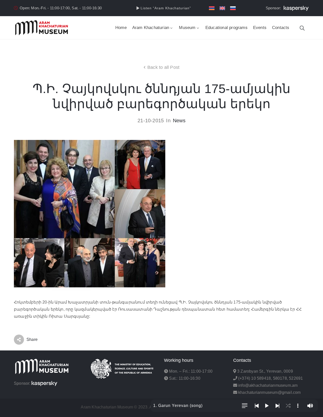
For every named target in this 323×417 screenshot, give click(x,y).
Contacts (280, 27)
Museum (187, 27)
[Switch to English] (222, 8)
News (179, 120)
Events (259, 27)
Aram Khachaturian (150, 27)
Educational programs (226, 27)
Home (121, 27)
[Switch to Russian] (233, 8)
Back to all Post (163, 67)
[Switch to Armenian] (211, 8)
